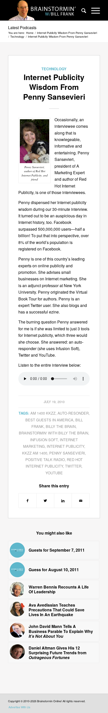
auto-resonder (73, 413)
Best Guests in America (49, 419)
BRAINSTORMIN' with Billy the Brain (53, 432)
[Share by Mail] (80, 500)
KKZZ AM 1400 (34, 453)
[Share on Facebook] (27, 500)
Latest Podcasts (22, 27)
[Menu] (93, 10)
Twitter (73, 466)
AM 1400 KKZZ (43, 413)
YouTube (54, 472)
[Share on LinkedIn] (63, 500)
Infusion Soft (44, 439)
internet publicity (65, 446)
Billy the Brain (61, 426)
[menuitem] (81, 10)
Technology (54, 68)
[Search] (81, 10)
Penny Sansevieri (67, 453)
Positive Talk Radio (45, 459)
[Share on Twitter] (45, 500)
